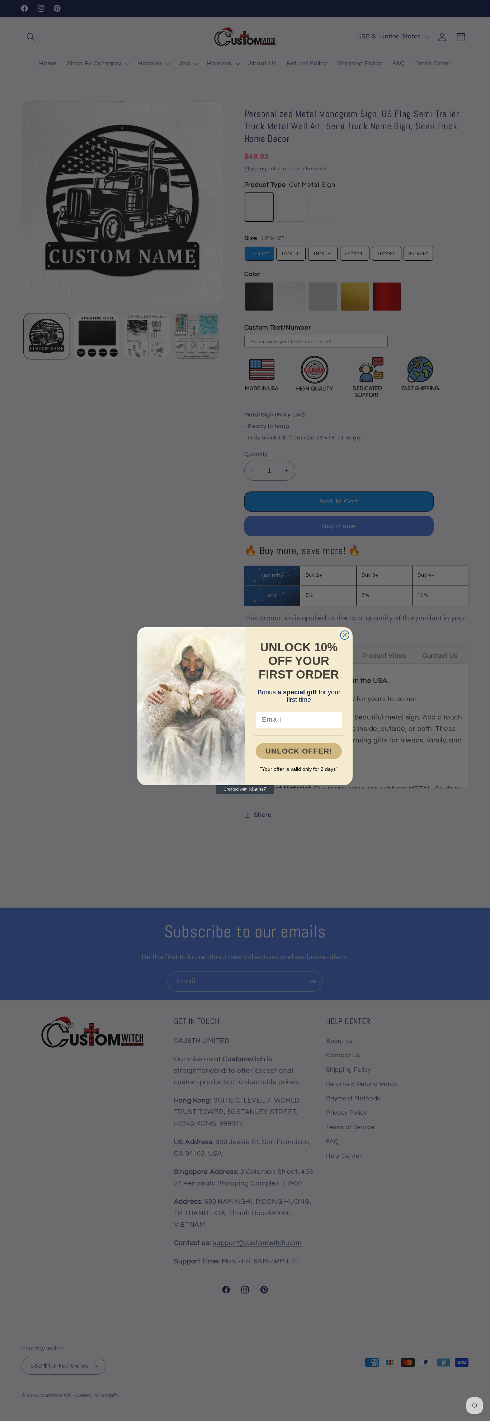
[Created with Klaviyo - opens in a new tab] (245, 789)
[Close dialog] (344, 635)
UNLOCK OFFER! (298, 751)
